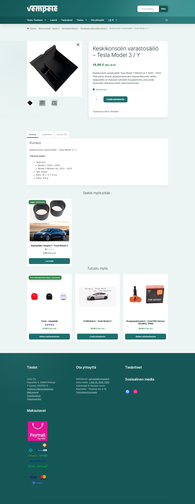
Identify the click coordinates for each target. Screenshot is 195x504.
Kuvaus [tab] (32, 134)
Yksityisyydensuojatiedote (40, 389)
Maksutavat (33, 392)
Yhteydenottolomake (86, 392)
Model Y (56, 28)
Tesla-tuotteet (44, 28)
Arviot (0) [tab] (62, 134)
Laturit (53, 20)
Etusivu (33, 28)
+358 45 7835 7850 (99, 382)
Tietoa (80, 20)
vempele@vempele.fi (98, 379)
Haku (163, 9)
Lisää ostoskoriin (115, 99)
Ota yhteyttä (97, 20)
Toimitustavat (34, 395)
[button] (78, 45)
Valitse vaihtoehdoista (49, 336)
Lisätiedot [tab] (47, 134)
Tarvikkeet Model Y (70, 28)
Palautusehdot (34, 399)
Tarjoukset (66, 20)
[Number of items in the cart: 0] (166, 20)
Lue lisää (49, 261)
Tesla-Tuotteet (35, 20)
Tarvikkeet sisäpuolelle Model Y (93, 28)
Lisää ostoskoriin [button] (97, 336)
